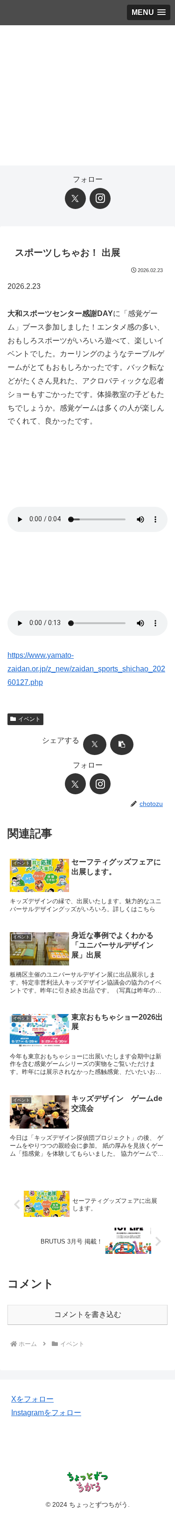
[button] (121, 744)
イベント (29, 719)
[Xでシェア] (94, 744)
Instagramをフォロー (46, 1413)
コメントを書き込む (87, 1314)
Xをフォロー (32, 1399)
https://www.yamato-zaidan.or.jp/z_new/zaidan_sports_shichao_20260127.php (86, 668)
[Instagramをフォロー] (100, 198)
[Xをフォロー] (75, 198)
